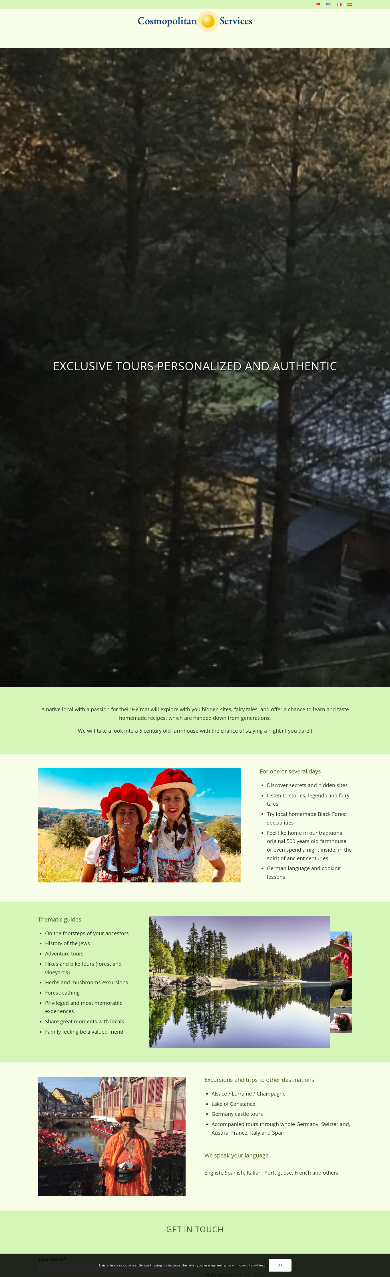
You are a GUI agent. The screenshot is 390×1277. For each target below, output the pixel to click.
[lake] (321, 1040)
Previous (161, 982)
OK (280, 1265)
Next (339, 982)
